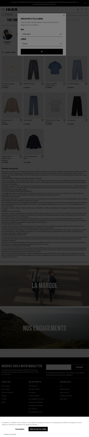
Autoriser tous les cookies (38, 429)
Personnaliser (19, 429)
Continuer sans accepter (10, 434)
